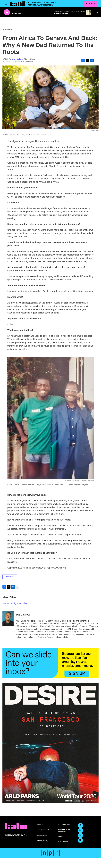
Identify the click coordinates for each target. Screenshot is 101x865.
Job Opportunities (44, 830)
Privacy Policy (42, 841)
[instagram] (80, 830)
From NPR (7, 29)
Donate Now (42, 835)
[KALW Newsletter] (50, 663)
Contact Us (62, 836)
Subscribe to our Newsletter (64, 830)
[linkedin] (80, 835)
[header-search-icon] (79, 4)
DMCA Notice (63, 842)
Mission (40, 824)
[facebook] (80, 825)
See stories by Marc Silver (15, 603)
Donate (91, 3)
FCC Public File (64, 824)
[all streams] (97, 12)
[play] (7, 12)
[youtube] (80, 840)
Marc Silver (17, 59)
